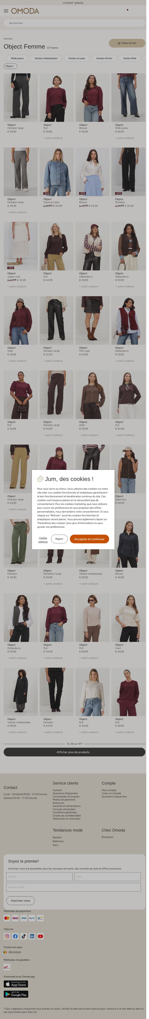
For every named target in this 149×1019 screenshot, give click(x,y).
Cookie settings (43, 539)
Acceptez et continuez (89, 539)
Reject (59, 538)
